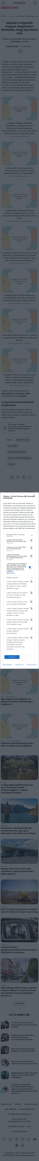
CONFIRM (12, 657)
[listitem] (19, 535)
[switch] (30, 540)
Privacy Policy (32, 665)
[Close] (35, 496)
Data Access (19, 665)
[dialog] (19, 580)
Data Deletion (7, 665)
